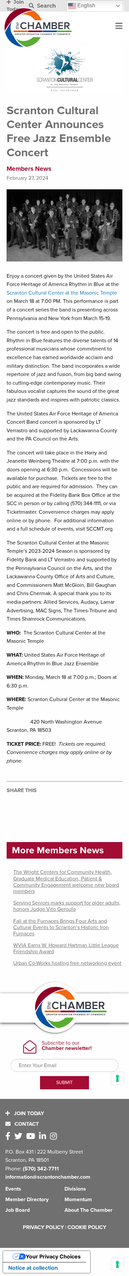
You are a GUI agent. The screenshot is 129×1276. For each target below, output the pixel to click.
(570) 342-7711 (41, 1168)
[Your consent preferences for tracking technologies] (117, 1264)
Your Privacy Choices (53, 1256)
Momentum (78, 1199)
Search (45, 6)
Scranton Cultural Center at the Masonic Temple (62, 293)
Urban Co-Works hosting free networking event (67, 963)
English (85, 5)
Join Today (28, 1113)
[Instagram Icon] (55, 1136)
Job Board (17, 1210)
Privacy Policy (43, 1227)
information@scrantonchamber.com (47, 1177)
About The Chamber (88, 1210)
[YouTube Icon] (32, 1136)
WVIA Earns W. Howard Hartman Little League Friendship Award (66, 948)
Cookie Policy (86, 1227)
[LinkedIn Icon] (44, 1136)
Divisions (75, 1189)
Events (13, 1189)
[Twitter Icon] (19, 1136)
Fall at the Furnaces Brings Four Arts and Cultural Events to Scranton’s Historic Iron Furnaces (61, 927)
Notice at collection (33, 1267)
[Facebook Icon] (9, 1136)
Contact (26, 1124)
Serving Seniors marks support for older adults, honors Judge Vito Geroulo (66, 906)
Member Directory (27, 1199)
